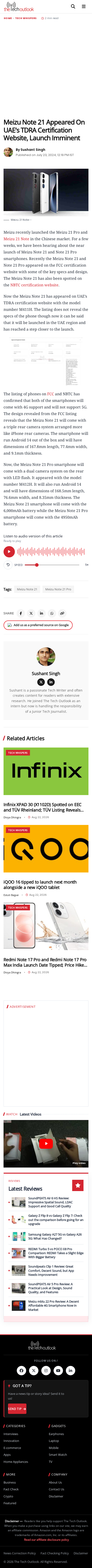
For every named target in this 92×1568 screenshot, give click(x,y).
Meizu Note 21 (27, 589)
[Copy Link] (62, 613)
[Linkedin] (70, 1370)
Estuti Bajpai (11, 895)
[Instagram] (46, 1370)
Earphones (56, 1434)
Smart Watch (58, 1455)
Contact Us (56, 1489)
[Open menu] (83, 6)
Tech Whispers (26, 18)
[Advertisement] (46, 69)
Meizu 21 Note (16, 238)
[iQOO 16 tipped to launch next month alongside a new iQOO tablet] (46, 849)
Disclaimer (56, 1496)
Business (10, 1482)
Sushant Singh (46, 673)
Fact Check (11, 1489)
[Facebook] (21, 613)
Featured (10, 1503)
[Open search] (73, 6)
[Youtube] (58, 1370)
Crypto (8, 1496)
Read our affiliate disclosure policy (46, 1540)
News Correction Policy (20, 1553)
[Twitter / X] (31, 613)
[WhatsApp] (52, 613)
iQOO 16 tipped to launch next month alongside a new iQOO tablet (40, 884)
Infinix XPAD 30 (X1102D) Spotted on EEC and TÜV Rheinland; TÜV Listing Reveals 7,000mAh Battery (42, 807)
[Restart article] (8, 564)
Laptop (54, 1441)
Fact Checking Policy (55, 1553)
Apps (7, 1455)
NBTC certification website (34, 285)
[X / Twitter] (41, 682)
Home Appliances (16, 1462)
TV (50, 1462)
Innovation (11, 1441)
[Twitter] (33, 1370)
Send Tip (14, 1409)
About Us (55, 1482)
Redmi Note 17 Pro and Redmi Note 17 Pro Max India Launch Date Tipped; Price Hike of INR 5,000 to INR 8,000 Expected (45, 962)
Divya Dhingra (12, 817)
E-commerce (12, 1448)
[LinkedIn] (41, 613)
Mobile (54, 1448)
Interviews (11, 1434)
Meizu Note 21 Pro (58, 589)
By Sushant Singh (30, 149)
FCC (50, 393)
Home (8, 18)
